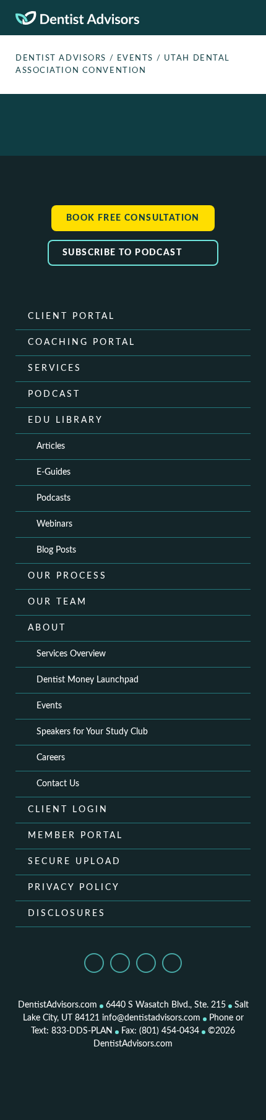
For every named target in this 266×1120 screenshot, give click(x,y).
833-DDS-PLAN (82, 1031)
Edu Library (65, 420)
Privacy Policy (74, 887)
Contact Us (57, 783)
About (47, 628)
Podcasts (53, 498)
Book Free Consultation (133, 218)
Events (49, 706)
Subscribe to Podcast (123, 252)
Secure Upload (74, 861)
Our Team (57, 602)
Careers (50, 757)
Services (55, 368)
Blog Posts (56, 550)
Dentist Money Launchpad (87, 680)
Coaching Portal (81, 342)
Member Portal (75, 835)
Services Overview (71, 654)
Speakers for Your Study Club (92, 732)
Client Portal (71, 316)
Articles (50, 446)
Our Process (67, 576)
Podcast (54, 394)
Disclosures (67, 913)
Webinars (54, 524)
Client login (68, 809)
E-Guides (53, 472)
